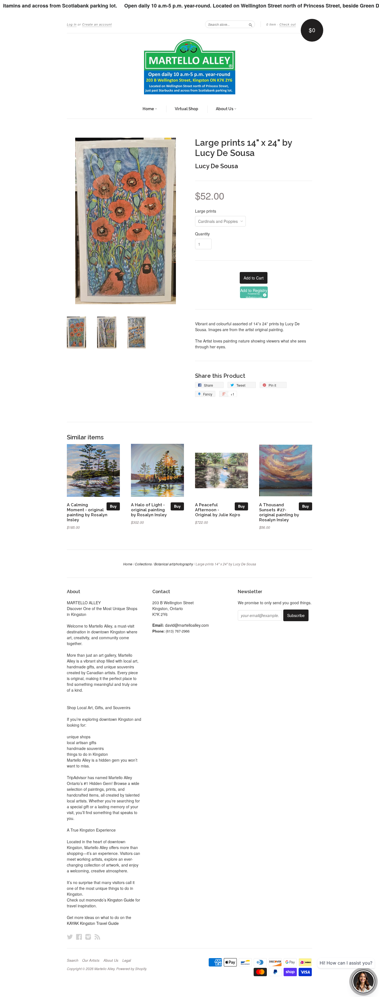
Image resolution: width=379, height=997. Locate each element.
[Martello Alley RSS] (97, 936)
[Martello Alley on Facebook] (79, 936)
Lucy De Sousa (216, 166)
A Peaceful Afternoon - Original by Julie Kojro (217, 509)
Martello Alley (104, 968)
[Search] (250, 24)
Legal (126, 960)
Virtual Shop (186, 109)
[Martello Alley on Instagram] (88, 936)
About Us (225, 109)
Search (72, 960)
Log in (72, 24)
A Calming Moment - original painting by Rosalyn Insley (87, 512)
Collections (143, 564)
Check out (287, 24)
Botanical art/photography (173, 564)
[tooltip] (263, 294)
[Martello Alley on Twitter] (70, 936)
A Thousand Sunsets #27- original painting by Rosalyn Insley (279, 512)
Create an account (97, 24)
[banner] (189, 66)
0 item (271, 24)
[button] (254, 292)
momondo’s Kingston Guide (110, 900)
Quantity (202, 233)
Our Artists (91, 960)
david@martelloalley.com (187, 625)
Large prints (205, 211)
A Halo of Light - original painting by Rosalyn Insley (149, 509)
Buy (113, 506)
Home (149, 109)
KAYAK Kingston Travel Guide (93, 923)
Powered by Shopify (131, 968)
